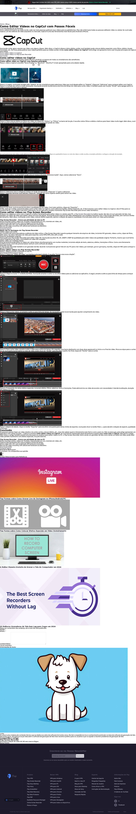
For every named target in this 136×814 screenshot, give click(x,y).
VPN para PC (54, 784)
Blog (7, 24)
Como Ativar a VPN (98, 786)
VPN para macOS (55, 781)
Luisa (2, 28)
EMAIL (3, 631)
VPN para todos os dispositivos (60, 802)
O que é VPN (79, 778)
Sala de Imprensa (120, 784)
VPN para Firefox (55, 794)
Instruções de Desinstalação (101, 789)
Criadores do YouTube (121, 792)
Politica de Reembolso (98, 811)
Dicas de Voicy (79, 789)
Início (2, 24)
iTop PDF (30, 797)
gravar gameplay (100, 247)
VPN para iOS (54, 786)
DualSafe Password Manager (36, 800)
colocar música (34, 175)
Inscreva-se (80, 756)
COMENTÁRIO (5, 644)
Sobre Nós (117, 778)
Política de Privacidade (113, 811)
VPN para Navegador (57, 800)
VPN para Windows (56, 778)
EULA (125, 811)
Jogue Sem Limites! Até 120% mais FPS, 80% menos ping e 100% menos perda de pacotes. (70, 2)
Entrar (118, 8)
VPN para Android (56, 789)
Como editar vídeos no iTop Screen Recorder (15, 54)
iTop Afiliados (118, 789)
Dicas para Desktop (81, 786)
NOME (3, 630)
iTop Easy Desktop (33, 784)
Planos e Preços (32, 805)
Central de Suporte (98, 778)
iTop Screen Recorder (82, 214)
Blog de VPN (79, 784)
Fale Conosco (118, 781)
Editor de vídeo (46, 14)
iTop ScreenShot (32, 789)
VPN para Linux (55, 797)
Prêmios (116, 786)
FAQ (62, 14)
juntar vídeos (14, 312)
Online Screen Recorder (34, 802)
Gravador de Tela (80, 792)
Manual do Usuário (98, 784)
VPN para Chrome (56, 792)
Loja (83, 8)
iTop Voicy (30, 786)
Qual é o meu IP (80, 781)
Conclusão (4, 56)
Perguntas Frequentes (98, 781)
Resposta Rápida (80, 794)
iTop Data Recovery (33, 792)
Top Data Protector (33, 794)
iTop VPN (30, 778)
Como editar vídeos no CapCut (11, 53)
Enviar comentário (6, 645)
